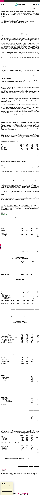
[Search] (33, 8)
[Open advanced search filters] (35, 8)
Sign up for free (6, 491)
